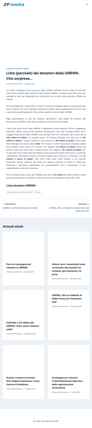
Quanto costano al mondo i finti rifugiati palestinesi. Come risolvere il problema (23, 381)
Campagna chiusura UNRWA (17, 69)
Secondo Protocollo (15, 84)
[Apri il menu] (87, 4)
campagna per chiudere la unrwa (19, 192)
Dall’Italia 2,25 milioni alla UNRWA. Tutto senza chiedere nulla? (22, 326)
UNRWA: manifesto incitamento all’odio (20, 206)
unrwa (37, 192)
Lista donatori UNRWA (21, 185)
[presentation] (23, 245)
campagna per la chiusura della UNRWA (34, 90)
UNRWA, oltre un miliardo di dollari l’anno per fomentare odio (69, 207)
